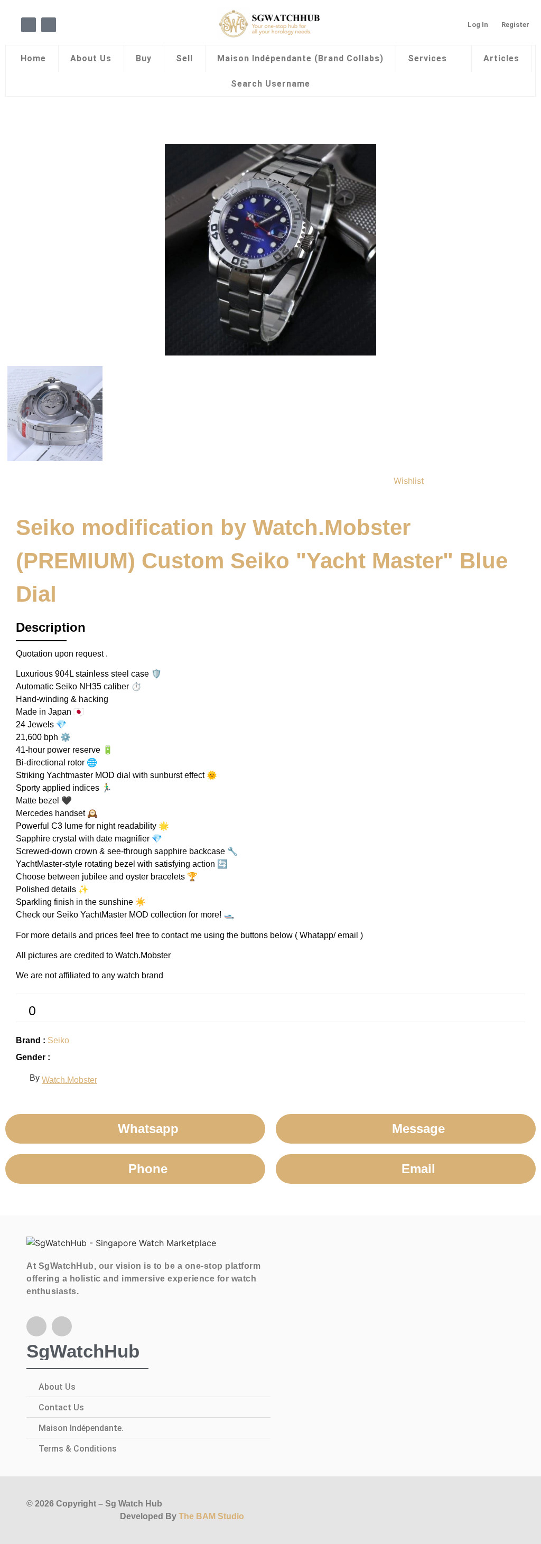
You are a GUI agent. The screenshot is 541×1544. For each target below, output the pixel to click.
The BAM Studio (211, 1516)
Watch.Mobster (69, 1079)
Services (427, 58)
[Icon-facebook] (28, 24)
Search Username (270, 84)
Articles (501, 58)
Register (515, 25)
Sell (184, 58)
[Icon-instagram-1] (48, 24)
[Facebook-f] (36, 1326)
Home (33, 58)
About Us (90, 58)
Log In (478, 25)
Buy (144, 58)
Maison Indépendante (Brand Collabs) (300, 58)
